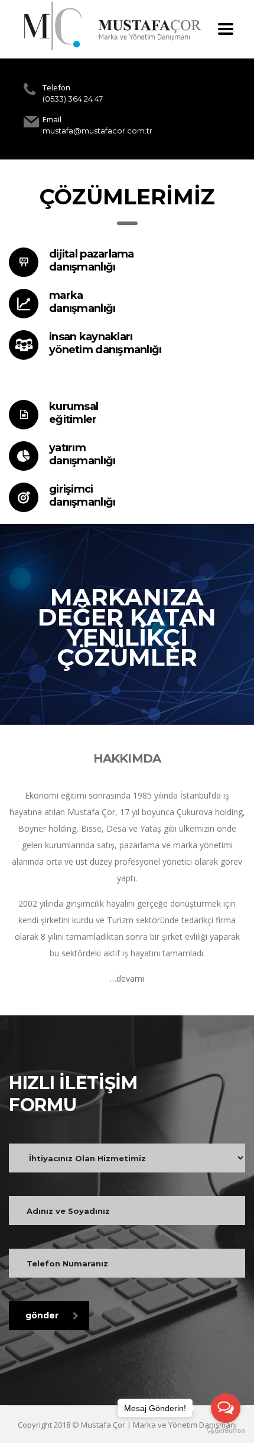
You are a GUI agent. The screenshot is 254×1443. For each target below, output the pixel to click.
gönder (41, 1315)
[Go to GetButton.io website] (226, 1431)
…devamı (127, 978)
